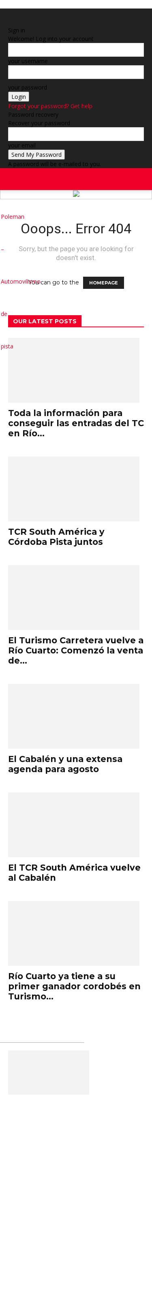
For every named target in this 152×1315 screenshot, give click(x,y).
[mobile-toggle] (14, 179)
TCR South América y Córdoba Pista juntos (56, 537)
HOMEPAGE (103, 283)
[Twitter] (135, 216)
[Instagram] (120, 216)
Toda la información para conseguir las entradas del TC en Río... (76, 423)
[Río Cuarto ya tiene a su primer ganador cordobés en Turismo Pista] (76, 933)
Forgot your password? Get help (50, 106)
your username (28, 61)
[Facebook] (120, 184)
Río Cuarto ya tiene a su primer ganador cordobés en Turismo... (74, 986)
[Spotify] (128, 216)
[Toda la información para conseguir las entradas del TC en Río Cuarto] (76, 370)
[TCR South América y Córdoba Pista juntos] (76, 489)
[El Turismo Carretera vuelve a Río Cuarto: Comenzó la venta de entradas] (76, 597)
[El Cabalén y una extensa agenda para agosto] (76, 716)
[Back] (10, 22)
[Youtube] (142, 216)
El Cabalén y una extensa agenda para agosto (65, 764)
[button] (140, 179)
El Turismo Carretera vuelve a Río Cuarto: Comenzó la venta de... (75, 650)
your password (27, 87)
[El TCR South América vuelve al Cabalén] (76, 824)
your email (22, 145)
